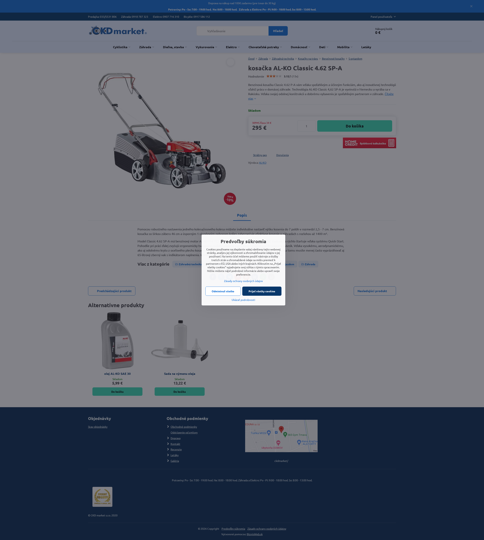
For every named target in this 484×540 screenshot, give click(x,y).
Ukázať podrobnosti (243, 299)
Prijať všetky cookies (262, 291)
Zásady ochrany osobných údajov (243, 281)
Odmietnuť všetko (223, 291)
